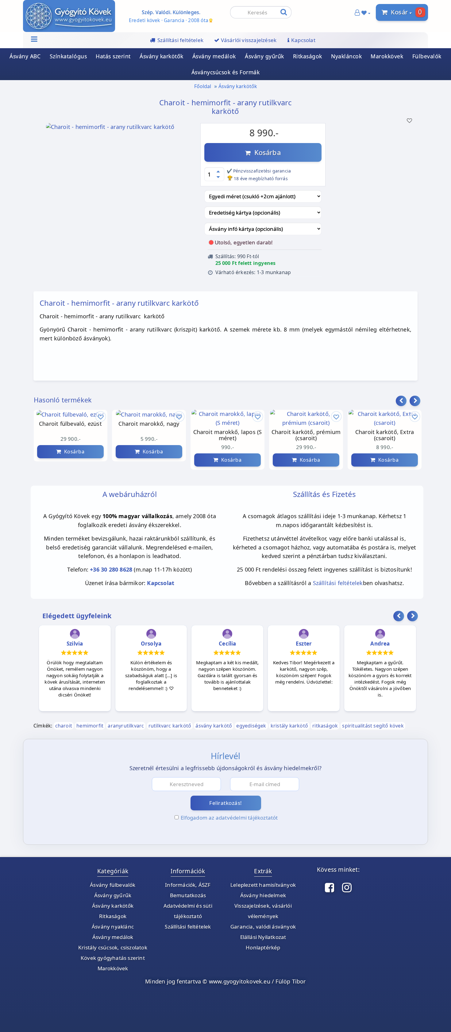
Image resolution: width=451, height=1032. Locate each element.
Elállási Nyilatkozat (263, 937)
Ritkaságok (307, 56)
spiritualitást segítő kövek (372, 725)
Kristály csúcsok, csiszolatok (112, 947)
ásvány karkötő (213, 725)
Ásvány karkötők (161, 56)
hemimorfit (89, 725)
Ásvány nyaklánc (113, 926)
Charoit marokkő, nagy (148, 424)
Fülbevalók (426, 56)
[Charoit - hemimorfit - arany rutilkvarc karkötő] (110, 128)
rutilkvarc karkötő (169, 725)
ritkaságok (325, 725)
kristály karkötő (289, 725)
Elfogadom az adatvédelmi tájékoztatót (229, 817)
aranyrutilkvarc (126, 725)
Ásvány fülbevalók (112, 884)
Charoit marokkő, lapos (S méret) (227, 435)
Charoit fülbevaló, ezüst (70, 424)
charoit (63, 725)
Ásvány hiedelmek (263, 895)
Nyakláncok (346, 56)
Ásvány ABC (25, 56)
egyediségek (251, 725)
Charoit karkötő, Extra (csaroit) (384, 435)
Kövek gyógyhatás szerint (113, 957)
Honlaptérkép (263, 947)
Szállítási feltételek (338, 583)
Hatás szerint (113, 56)
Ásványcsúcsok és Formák (225, 72)
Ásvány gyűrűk (264, 56)
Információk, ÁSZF (187, 884)
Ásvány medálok (214, 56)
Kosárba (266, 152)
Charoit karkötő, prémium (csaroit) (306, 435)
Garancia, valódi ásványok (263, 926)
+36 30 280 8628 (111, 569)
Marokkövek (387, 56)
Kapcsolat (160, 583)
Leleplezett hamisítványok (263, 884)
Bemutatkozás (188, 895)
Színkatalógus (68, 56)
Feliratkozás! (225, 802)
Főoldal (202, 86)
